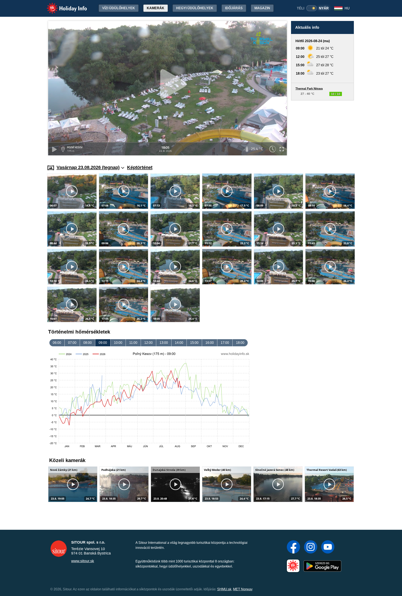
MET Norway (243, 589)
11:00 (133, 342)
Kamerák (155, 8)
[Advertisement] (322, 128)
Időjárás (234, 8)
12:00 (148, 342)
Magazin (262, 8)
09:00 (103, 342)
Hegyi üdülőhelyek (194, 8)
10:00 (118, 342)
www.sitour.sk (82, 561)
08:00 (87, 342)
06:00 (57, 342)
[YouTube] (327, 547)
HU (347, 8)
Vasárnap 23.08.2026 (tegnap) (88, 167)
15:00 (194, 342)
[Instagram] (310, 547)
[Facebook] (293, 547)
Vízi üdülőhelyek (118, 8)
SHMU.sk (224, 589)
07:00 (72, 342)
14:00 (179, 342)
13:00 (164, 342)
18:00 (240, 342)
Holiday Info (63, 5)
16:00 (209, 342)
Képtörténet (139, 167)
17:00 (225, 342)
